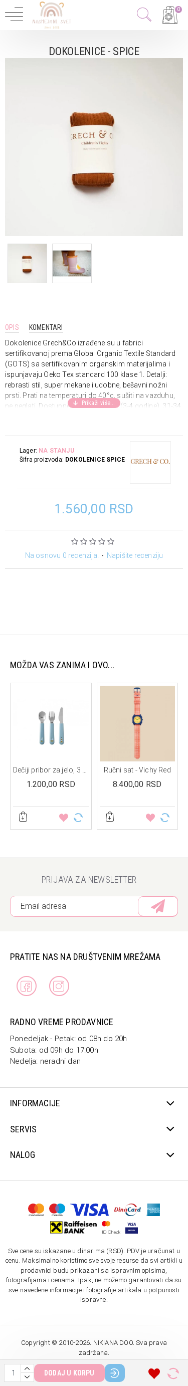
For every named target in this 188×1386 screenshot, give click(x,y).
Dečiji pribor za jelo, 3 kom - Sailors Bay (51, 770)
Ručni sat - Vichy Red (137, 770)
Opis (12, 327)
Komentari (46, 327)
